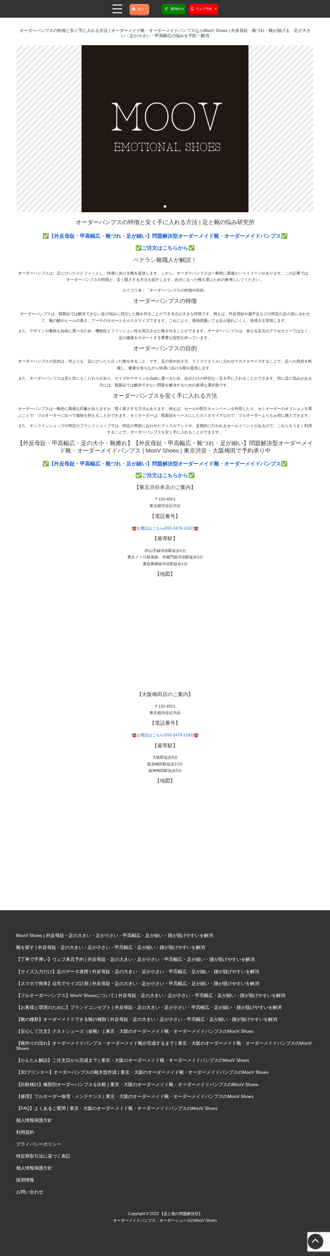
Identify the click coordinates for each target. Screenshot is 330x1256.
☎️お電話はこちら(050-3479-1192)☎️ (165, 528)
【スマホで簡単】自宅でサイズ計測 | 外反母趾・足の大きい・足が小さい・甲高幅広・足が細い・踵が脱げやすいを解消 (137, 983)
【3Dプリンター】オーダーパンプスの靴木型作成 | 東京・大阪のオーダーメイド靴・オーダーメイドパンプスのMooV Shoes (142, 1072)
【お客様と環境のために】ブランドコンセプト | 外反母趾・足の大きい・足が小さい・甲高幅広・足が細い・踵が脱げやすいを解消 (149, 1007)
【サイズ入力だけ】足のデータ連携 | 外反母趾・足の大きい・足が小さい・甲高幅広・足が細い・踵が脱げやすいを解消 (137, 971)
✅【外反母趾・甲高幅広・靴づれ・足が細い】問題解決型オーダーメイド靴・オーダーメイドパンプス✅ (165, 236)
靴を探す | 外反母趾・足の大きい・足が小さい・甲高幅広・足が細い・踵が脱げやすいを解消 (110, 947)
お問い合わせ (29, 1191)
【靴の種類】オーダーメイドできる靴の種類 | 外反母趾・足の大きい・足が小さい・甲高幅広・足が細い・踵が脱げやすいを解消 (146, 1019)
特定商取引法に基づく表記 (43, 1156)
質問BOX (177, 9)
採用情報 (25, 1179)
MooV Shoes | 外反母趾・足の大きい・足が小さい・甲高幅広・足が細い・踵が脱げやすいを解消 (114, 935)
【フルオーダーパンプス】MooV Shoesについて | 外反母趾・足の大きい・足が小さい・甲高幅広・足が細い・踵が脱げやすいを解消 (150, 995)
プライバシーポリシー (38, 1144)
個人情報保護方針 (34, 1120)
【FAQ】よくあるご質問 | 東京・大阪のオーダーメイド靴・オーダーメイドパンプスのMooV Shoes (117, 1108)
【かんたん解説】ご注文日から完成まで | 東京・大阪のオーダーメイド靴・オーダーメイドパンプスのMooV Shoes (132, 1060)
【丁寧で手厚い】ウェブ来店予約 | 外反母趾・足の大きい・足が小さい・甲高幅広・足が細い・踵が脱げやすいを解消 (135, 959)
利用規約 (25, 1132)
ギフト (143, 9)
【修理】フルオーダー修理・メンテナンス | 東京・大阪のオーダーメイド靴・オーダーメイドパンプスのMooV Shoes (135, 1096)
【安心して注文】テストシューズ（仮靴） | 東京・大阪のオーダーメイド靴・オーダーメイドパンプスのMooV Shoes (135, 1031)
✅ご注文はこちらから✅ (165, 248)
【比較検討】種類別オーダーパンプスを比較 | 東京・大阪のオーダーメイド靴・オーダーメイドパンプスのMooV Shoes (137, 1084)
